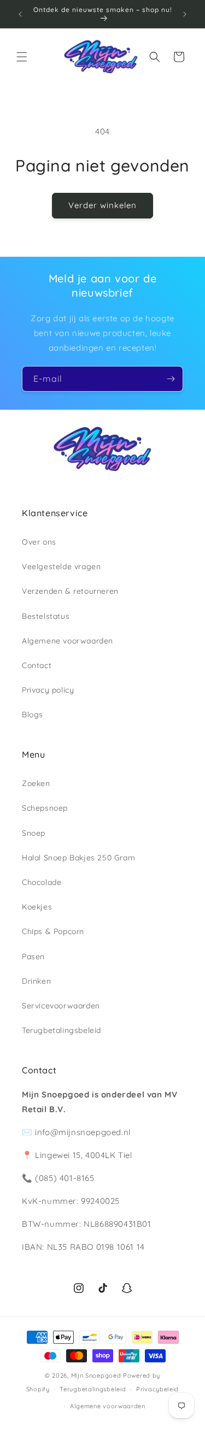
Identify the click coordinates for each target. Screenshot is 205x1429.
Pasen (33, 956)
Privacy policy (48, 690)
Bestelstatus (45, 616)
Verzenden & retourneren (70, 591)
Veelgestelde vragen (61, 566)
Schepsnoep (45, 808)
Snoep (33, 833)
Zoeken (36, 783)
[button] (22, 57)
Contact (36, 665)
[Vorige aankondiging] (20, 14)
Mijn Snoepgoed (96, 1375)
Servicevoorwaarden (61, 1006)
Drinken (36, 981)
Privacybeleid (157, 1389)
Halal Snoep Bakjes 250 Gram (78, 858)
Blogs (32, 714)
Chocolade (41, 882)
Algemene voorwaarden (67, 641)
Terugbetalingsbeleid (61, 1030)
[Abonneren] (171, 379)
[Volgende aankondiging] (185, 14)
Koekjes (37, 907)
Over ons (39, 542)
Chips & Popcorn (53, 931)
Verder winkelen (102, 205)
